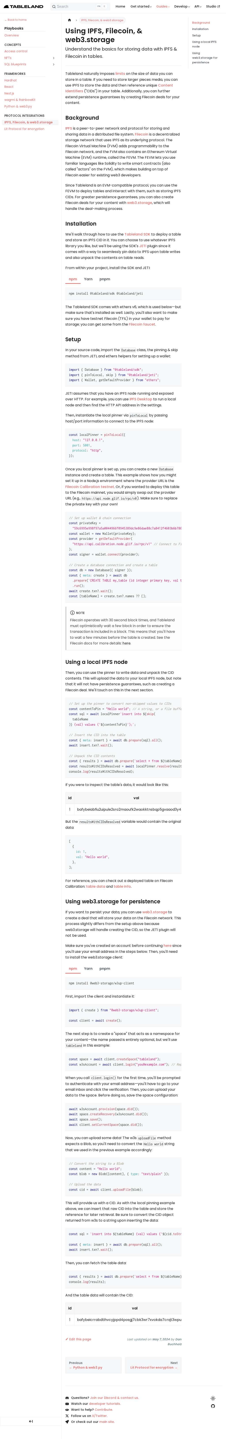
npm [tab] (73, 279)
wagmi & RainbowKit (20, 100)
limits (120, 73)
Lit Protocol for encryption (24, 129)
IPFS (68, 128)
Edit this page (80, 1339)
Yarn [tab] (88, 279)
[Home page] (69, 20)
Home (120, 6)
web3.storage (139, 202)
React (8, 87)
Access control (15, 51)
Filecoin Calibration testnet (89, 486)
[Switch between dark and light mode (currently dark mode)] (213, 1398)
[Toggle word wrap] (168, 517)
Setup (196, 35)
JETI (142, 246)
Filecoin (141, 134)
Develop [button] (181, 6)
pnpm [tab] (105, 279)
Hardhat (10, 80)
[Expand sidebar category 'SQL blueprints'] (53, 64)
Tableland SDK (137, 234)
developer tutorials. (105, 1403)
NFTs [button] (7, 58)
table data (95, 886)
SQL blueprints (15, 64)
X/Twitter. (99, 1416)
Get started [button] (139, 6)
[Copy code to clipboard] (176, 292)
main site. (107, 1422)
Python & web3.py (18, 106)
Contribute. (104, 1409)
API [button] (196, 6)
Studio (211, 6)
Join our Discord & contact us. (114, 1398)
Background (201, 22)
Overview (11, 35)
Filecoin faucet (142, 324)
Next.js (9, 93)
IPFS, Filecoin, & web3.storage (28, 122)
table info (122, 886)
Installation (200, 29)
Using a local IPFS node (204, 44)
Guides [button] (162, 6)
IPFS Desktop (141, 399)
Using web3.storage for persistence (205, 57)
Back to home (17, 20)
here (126, 643)
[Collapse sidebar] (31, 1421)
